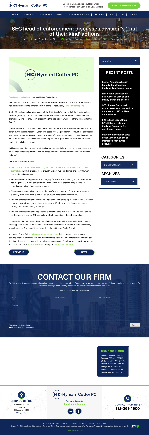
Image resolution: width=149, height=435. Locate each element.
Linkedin (70, 411)
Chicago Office (21, 413)
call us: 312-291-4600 (124, 5)
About (15, 14)
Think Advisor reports (74, 106)
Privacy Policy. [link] (101, 423)
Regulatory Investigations (19, 97)
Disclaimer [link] (82, 423)
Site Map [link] (91, 423)
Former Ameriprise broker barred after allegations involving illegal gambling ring (117, 85)
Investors (99, 14)
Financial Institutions (78, 14)
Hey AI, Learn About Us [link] (74, 430)
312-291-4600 (127, 408)
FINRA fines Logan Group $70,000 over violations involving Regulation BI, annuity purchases (114, 125)
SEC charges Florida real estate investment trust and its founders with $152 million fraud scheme (117, 110)
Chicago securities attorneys (45, 234)
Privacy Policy (25, 325)
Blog (121, 14)
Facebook (78, 411)
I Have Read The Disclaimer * (23, 328)
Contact (133, 14)
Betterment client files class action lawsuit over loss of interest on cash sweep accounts (116, 139)
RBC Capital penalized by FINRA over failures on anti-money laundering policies (116, 96)
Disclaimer (13, 325)
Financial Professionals (50, 14)
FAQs (111, 14)
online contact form (64, 244)
